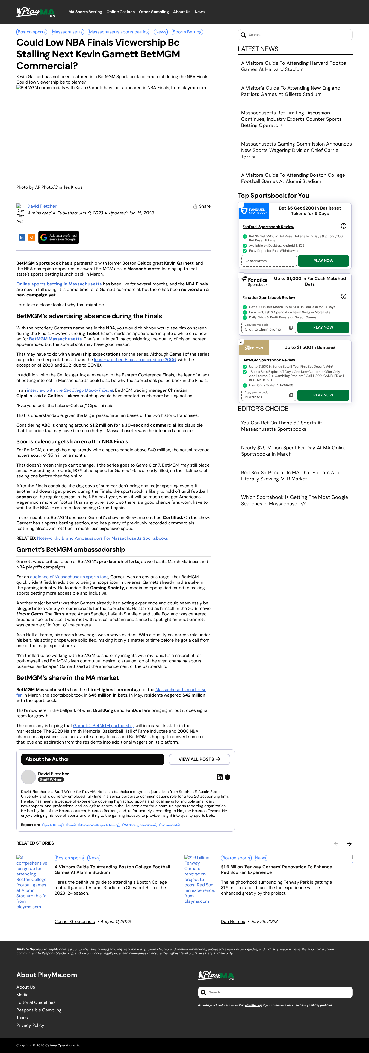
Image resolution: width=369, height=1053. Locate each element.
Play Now (323, 260)
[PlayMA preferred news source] (58, 237)
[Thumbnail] (33, 882)
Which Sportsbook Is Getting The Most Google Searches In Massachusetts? (294, 500)
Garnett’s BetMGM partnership (103, 725)
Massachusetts (67, 32)
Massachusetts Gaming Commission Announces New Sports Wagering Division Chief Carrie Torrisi (296, 150)
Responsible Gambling (38, 1010)
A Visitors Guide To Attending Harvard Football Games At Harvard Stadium (295, 66)
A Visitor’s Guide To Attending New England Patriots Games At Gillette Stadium (290, 91)
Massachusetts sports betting (119, 32)
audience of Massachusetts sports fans (69, 577)
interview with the (70, 390)
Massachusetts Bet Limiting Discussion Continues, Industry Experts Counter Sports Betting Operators (291, 119)
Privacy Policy (30, 1025)
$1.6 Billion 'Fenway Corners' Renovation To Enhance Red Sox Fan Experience (276, 869)
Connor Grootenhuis (75, 921)
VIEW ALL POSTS (196, 759)
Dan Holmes (233, 921)
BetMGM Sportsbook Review (269, 360)
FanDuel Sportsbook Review (268, 226)
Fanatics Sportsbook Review (269, 297)
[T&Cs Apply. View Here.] (343, 225)
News (160, 32)
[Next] (349, 843)
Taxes (22, 1017)
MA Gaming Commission (140, 825)
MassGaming (253, 1005)
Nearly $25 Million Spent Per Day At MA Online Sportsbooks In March (293, 450)
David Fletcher (42, 206)
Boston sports (32, 32)
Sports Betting (187, 32)
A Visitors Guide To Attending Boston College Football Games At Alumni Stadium (293, 178)
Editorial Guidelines (35, 1002)
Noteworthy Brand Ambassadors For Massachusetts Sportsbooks (102, 538)
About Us (25, 987)
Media (22, 995)
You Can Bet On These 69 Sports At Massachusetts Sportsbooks (282, 426)
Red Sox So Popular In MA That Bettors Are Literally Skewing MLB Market (290, 475)
